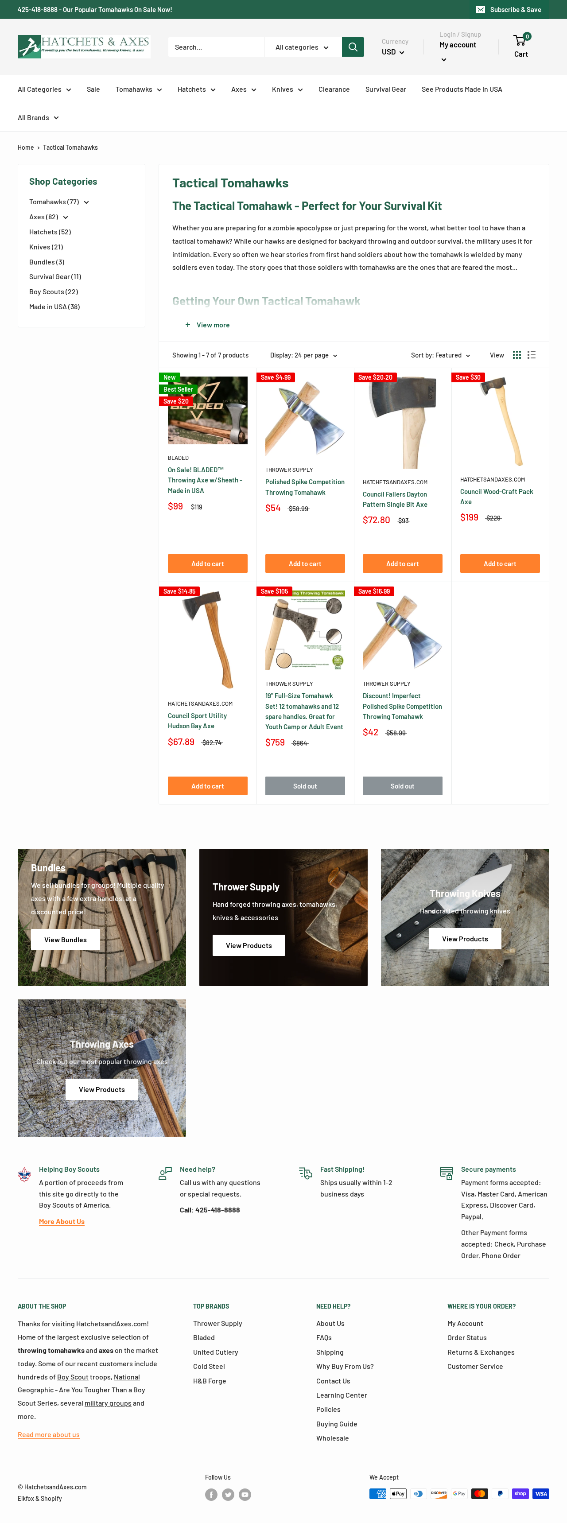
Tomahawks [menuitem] (134, 89)
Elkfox (26, 1498)
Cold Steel (209, 1366)
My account (457, 44)
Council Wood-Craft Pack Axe (496, 496)
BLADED (178, 457)
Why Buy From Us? (345, 1366)
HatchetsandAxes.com (395, 482)
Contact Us (333, 1380)
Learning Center (341, 1395)
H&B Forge (209, 1380)
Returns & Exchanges (481, 1352)
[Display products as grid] (517, 355)
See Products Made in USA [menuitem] (462, 89)
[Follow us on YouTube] (245, 1494)
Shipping (330, 1352)
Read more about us (49, 1434)
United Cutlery (215, 1352)
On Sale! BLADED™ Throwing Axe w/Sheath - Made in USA (205, 480)
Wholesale (332, 1438)
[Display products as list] (532, 355)
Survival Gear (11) (55, 276)
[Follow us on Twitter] (228, 1494)
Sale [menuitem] (93, 89)
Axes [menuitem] (239, 89)
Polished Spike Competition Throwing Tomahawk (305, 487)
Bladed (204, 1337)
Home (26, 147)
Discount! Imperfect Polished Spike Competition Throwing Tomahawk (402, 706)
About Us (330, 1323)
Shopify (51, 1498)
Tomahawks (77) (54, 201)
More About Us (62, 1221)
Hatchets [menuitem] (192, 89)
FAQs (324, 1337)
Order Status (467, 1337)
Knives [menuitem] (282, 89)
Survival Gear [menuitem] (385, 89)
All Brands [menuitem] (33, 117)
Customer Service (475, 1366)
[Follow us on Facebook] (211, 1494)
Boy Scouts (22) (53, 291)
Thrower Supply (289, 469)
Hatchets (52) (50, 231)
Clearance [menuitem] (334, 89)
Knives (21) (46, 246)
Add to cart (207, 563)
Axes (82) (44, 216)
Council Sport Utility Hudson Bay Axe (197, 720)
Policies (328, 1409)
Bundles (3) (46, 261)
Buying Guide (336, 1423)
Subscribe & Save (515, 9)
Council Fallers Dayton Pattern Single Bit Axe (395, 499)
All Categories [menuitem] (40, 89)
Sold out (305, 786)
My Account (465, 1323)
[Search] (353, 47)
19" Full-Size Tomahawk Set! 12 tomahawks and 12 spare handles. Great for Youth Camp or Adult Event (304, 711)
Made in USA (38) (54, 306)
